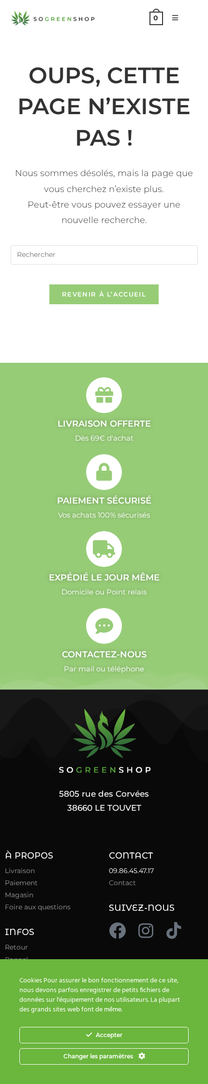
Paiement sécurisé (104, 500)
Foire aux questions (38, 907)
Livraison (20, 870)
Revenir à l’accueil (104, 294)
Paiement (21, 882)
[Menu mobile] (171, 18)
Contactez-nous (104, 654)
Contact (122, 882)
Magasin (19, 895)
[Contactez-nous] (104, 626)
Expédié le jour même (104, 577)
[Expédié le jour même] (104, 549)
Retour (16, 947)
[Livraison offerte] (104, 395)
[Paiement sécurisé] (104, 472)
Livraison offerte (104, 423)
